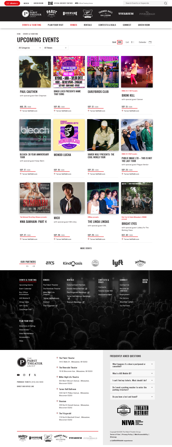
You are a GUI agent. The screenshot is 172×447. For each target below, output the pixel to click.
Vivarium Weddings (74, 302)
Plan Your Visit (55, 24)
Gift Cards (23, 306)
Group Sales (24, 302)
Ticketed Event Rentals (76, 285)
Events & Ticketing (31, 24)
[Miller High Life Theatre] (88, 14)
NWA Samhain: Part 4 (33, 221)
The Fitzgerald (49, 306)
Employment (125, 294)
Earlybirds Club (98, 91)
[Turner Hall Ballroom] (106, 13)
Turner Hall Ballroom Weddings (78, 296)
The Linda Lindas (98, 221)
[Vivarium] (126, 14)
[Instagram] (24, 375)
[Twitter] (35, 375)
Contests (102, 287)
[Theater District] (141, 410)
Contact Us (124, 285)
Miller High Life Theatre (49, 293)
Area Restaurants (26, 333)
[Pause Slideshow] (150, 261)
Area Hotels (24, 330)
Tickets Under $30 (105, 291)
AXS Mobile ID (24, 298)
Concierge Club (25, 309)
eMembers (14, 3)
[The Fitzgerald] (147, 13)
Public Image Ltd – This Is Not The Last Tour (137, 159)
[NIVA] (132, 423)
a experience (121, 441)
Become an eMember (124, 290)
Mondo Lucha (62, 155)
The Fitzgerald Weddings (76, 292)
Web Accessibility (141, 434)
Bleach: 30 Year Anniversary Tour (34, 156)
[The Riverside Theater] (70, 13)
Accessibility (24, 337)
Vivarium (46, 302)
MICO (57, 218)
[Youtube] (18, 375)
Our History (124, 298)
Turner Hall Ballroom (29, 111)
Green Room (38, 3)
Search (165, 3)
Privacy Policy (127, 434)
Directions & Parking (27, 326)
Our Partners (125, 306)
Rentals (88, 24)
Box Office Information (24, 293)
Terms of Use (115, 434)
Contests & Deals (107, 24)
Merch (26, 3)
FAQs (21, 341)
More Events (86, 248)
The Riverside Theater (51, 289)
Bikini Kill (128, 95)
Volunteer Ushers (126, 302)
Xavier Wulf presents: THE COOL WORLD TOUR (101, 156)
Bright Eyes (129, 223)
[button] (27, 266)
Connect (127, 24)
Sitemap (113, 437)
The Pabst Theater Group (32, 13)
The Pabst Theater (50, 285)
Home (19, 34)
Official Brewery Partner (63, 3)
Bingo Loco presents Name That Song (67, 92)
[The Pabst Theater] (51, 13)
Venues (73, 24)
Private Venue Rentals (75, 289)
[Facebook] (29, 375)
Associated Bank (105, 295)
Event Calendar (25, 289)
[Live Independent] (124, 410)
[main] (86, 142)
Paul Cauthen (28, 91)
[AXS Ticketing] (84, 3)
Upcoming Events (26, 285)
